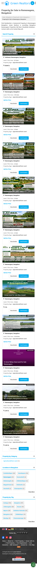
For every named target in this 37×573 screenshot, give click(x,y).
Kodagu (6, 503)
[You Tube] (7, 537)
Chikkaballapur (21, 481)
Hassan (19, 506)
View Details (13, 69)
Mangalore (7, 514)
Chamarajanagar (18, 518)
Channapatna (18, 488)
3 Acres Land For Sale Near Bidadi (15, 295)
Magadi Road (7, 484)
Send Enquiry (23, 69)
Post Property (10, 543)
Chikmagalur (7, 506)
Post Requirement (22, 543)
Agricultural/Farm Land (10, 461)
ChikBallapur (19, 514)
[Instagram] (10, 537)
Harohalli (6, 488)
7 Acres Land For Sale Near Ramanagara (17, 260)
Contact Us (24, 545)
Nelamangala (7, 481)
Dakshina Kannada (19, 510)
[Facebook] (3, 537)
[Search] (32, 3)
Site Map (31, 545)
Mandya (6, 518)
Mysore (6, 510)
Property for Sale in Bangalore (21, 17)
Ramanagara (7, 477)
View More (31, 492)
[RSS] (18, 547)
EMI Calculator (14, 545)
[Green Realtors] (17, 3)
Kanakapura (22, 473)
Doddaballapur (8, 473)
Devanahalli (20, 477)
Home (3, 17)
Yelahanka (20, 484)
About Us (10, 541)
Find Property (19, 541)
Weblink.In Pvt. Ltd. (21, 553)
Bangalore (9, 17)
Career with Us (30, 541)
